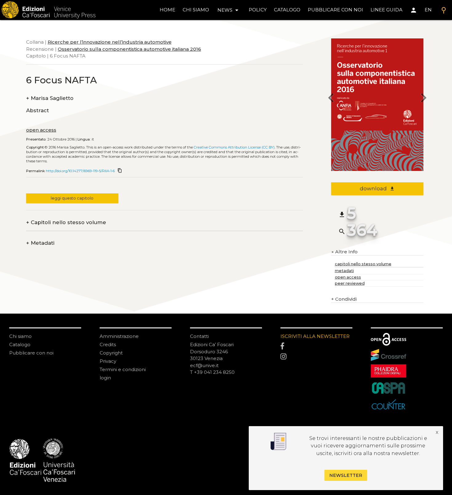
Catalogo (19, 344)
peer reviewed (350, 283)
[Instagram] (316, 357)
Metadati (40, 243)
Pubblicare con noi (31, 353)
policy (258, 10)
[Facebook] (316, 346)
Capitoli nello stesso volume (66, 222)
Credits (108, 344)
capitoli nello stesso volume (363, 264)
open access (41, 130)
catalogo (287, 10)
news (228, 10)
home (167, 10)
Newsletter (345, 475)
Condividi (344, 299)
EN (428, 10)
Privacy (108, 361)
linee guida (386, 10)
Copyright (111, 353)
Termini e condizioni (123, 369)
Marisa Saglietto (49, 98)
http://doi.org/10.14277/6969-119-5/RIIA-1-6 (80, 171)
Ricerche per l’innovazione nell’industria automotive (110, 42)
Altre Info (344, 252)
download (377, 188)
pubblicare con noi (335, 10)
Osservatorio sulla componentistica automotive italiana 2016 (129, 49)
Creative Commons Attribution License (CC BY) (234, 147)
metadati (344, 270)
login (105, 378)
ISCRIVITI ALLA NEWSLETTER (315, 336)
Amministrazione (119, 336)
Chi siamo (20, 336)
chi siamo (196, 10)
